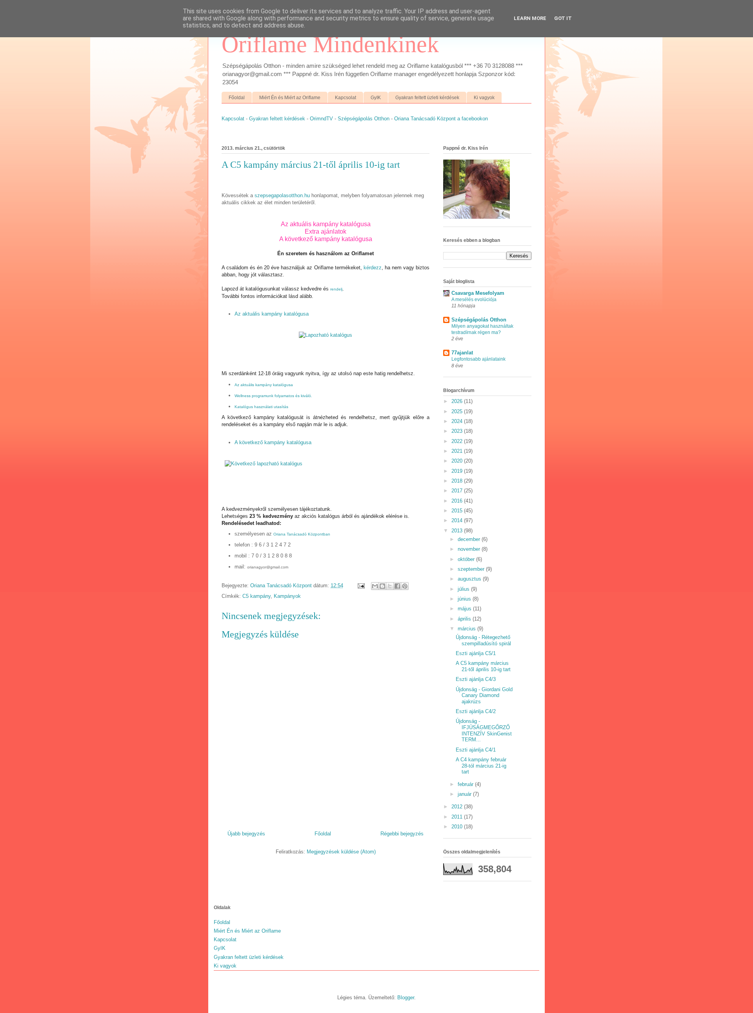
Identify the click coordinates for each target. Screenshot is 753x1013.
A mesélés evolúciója (474, 299)
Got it (563, 18)
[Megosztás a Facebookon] (397, 586)
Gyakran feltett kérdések (277, 119)
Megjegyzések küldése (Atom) (341, 852)
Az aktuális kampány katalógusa (272, 314)
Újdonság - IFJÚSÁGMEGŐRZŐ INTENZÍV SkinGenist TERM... (484, 730)
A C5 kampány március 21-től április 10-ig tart (483, 666)
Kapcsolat (345, 97)
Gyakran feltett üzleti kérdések (427, 97)
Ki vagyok (484, 97)
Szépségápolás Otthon (363, 119)
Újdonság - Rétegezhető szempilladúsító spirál (483, 640)
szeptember (472, 569)
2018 (457, 481)
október (467, 559)
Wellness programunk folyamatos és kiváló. (273, 396)
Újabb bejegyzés (246, 834)
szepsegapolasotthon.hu (282, 195)
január (465, 794)
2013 (457, 531)
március (467, 629)
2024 (457, 421)
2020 (457, 461)
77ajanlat (462, 353)
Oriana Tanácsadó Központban (301, 534)
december (470, 539)
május (465, 609)
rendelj (336, 289)
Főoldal (237, 97)
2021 (457, 451)
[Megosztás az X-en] (390, 586)
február (466, 784)
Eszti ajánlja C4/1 (476, 750)
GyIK (376, 97)
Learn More (530, 18)
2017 (457, 491)
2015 (457, 511)
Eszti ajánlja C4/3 (476, 679)
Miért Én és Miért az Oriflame (289, 97)
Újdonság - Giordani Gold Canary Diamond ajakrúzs (484, 695)
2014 (457, 520)
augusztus (470, 579)
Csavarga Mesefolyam (477, 293)
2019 (457, 471)
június (465, 599)
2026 (457, 401)
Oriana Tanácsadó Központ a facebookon (441, 119)
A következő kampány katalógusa (325, 239)
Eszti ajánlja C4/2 (476, 711)
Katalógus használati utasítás (261, 407)
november (470, 549)
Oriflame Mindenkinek (330, 44)
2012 (457, 807)
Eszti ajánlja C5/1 (476, 653)
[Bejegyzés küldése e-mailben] (360, 585)
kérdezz (373, 267)
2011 (457, 817)
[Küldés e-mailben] (375, 586)
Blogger (405, 997)
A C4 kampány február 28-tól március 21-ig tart (481, 766)
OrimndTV (321, 119)
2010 (457, 827)
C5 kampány (256, 596)
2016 (457, 501)
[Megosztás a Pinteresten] (405, 586)
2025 (457, 411)
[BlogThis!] (382, 586)
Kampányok (287, 596)
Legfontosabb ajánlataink (478, 359)
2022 (457, 441)
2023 (457, 431)
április (465, 619)
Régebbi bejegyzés (402, 834)
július (464, 589)
